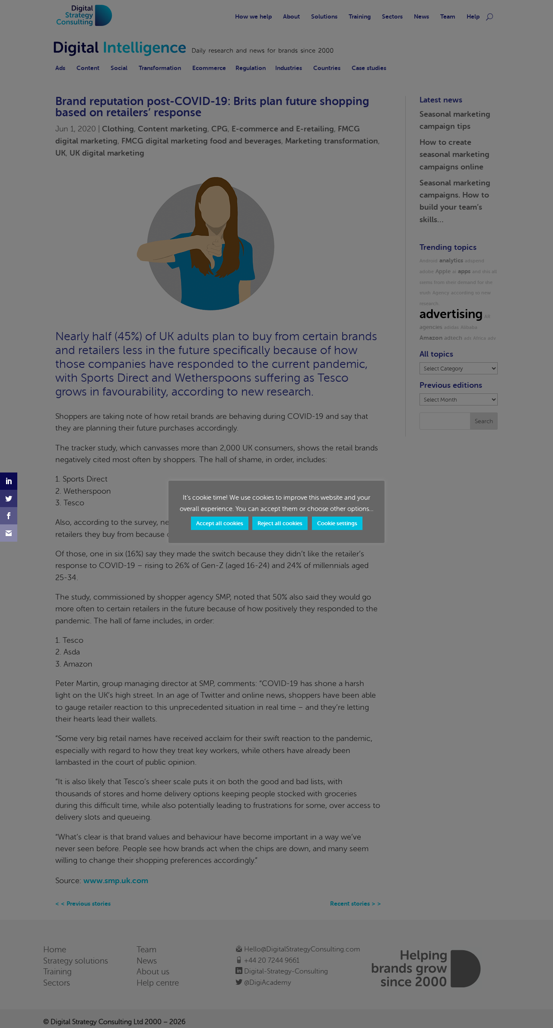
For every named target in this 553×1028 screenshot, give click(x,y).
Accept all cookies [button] (219, 523)
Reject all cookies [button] (279, 523)
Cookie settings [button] (337, 523)
